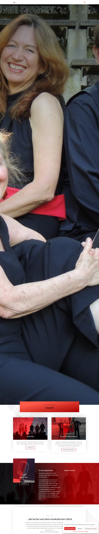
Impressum (86, 531)
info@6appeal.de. (45, 498)
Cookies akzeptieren (70, 528)
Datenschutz (75, 531)
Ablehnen (80, 528)
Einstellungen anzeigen (90, 528)
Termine (30, 447)
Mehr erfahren (68, 449)
